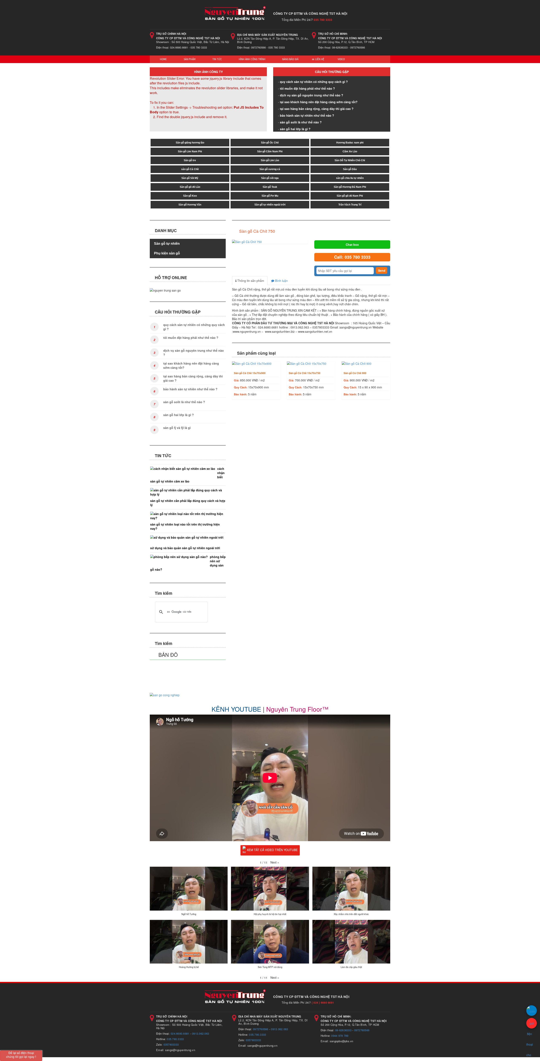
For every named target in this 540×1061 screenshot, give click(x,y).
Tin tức (217, 59)
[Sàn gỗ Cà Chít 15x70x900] (256, 363)
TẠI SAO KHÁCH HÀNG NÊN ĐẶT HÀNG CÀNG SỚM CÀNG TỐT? (319, 102)
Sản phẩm (189, 59)
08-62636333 (343, 1030)
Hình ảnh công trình (251, 59)
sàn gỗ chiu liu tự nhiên (350, 178)
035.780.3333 (175, 1039)
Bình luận (281, 280)
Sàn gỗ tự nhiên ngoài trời (269, 204)
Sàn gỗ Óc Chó (270, 142)
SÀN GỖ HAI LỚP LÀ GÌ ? (295, 129)
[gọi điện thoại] (531, 1023)
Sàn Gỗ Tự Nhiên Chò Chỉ (350, 160)
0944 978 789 (339, 1036)
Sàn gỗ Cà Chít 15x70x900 (250, 373)
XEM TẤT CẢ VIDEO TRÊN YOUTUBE (272, 850)
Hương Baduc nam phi (349, 142)
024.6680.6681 (180, 1033)
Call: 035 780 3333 (352, 257)
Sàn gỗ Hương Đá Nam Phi (350, 186)
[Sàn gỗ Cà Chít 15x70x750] (311, 363)
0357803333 (171, 1044)
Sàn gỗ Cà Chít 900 (355, 373)
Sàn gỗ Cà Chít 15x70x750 (304, 373)
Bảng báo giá (290, 59)
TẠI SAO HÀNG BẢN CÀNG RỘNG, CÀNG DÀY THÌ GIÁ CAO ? (317, 109)
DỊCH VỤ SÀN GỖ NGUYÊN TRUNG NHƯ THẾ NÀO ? (311, 95)
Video (341, 59)
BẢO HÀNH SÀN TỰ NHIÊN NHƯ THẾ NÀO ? (307, 115)
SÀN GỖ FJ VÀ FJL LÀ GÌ (177, 428)
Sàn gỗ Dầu (350, 169)
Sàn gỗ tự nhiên (167, 243)
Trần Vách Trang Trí (349, 204)
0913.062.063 (200, 1033)
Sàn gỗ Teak (270, 186)
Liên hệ (319, 59)
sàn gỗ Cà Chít (190, 169)
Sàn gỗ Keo (190, 195)
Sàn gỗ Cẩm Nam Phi (269, 151)
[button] (274, 862)
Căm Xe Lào (350, 151)
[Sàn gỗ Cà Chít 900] (366, 363)
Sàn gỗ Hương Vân (189, 204)
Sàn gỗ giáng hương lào (190, 142)
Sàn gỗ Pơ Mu (270, 195)
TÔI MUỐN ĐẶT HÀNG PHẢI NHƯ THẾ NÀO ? (307, 88)
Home (163, 59)
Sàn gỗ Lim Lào (270, 160)
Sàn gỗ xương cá (269, 169)
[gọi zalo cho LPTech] (531, 1010)
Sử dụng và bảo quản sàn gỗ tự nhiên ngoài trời (185, 548)
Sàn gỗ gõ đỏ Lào (190, 186)
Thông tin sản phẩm (250, 280)
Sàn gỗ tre (190, 160)
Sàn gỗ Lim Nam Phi (190, 151)
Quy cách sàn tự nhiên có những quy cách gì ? (314, 82)
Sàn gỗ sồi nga (270, 178)
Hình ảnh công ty (208, 72)
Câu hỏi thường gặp (332, 72)
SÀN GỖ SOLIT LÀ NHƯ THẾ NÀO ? (301, 122)
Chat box (352, 244)
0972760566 (260, 1029)
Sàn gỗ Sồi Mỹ (189, 178)
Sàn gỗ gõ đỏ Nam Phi (350, 195)
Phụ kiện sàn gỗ (167, 253)
